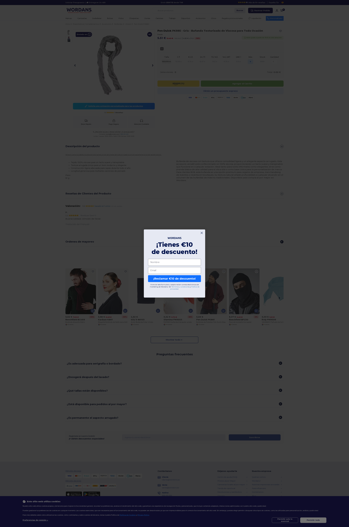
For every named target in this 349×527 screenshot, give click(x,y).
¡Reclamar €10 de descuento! (174, 278)
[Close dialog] (201, 233)
